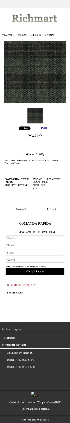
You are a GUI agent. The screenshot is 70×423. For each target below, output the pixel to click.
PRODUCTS (22, 35)
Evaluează (51, 209)
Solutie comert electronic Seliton (35, 420)
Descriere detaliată (21, 285)
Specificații (15, 292)
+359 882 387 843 (25, 359)
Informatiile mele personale (36, 408)
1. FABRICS (36, 35)
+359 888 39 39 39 (25, 366)
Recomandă (21, 209)
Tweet (44, 127)
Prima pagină (8, 35)
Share (26, 128)
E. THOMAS (49, 35)
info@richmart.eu (23, 352)
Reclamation (9, 337)
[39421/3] (35, 102)
